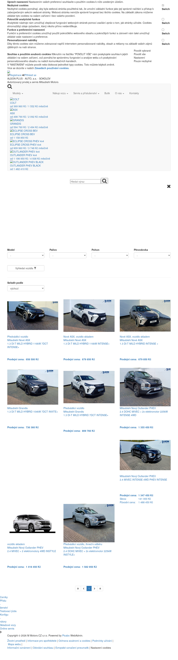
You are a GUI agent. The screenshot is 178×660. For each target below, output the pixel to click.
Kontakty (134, 93)
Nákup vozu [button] (59, 93)
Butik (107, 93)
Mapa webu (14, 644)
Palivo (53, 249)
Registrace (16, 75)
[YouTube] (121, 635)
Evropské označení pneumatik (72, 647)
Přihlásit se (30, 75)
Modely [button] (17, 93)
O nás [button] (118, 93)
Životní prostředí (16, 640)
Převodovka (141, 249)
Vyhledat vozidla (24, 268)
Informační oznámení (19, 647)
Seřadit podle (15, 282)
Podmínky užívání (102, 640)
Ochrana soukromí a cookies (74, 640)
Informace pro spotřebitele (42, 640)
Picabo (66, 635)
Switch (166, 9)
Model (11, 249)
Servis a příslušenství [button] (85, 93)
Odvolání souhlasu (43, 647)
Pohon (95, 249)
